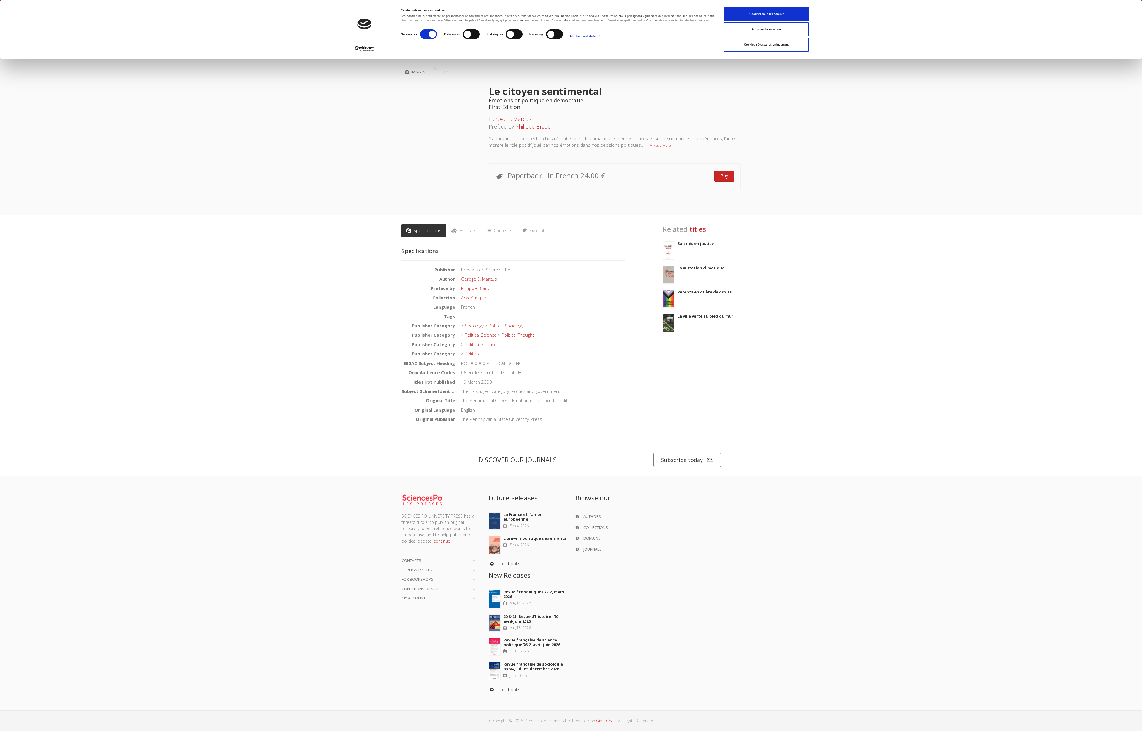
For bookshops (417, 596)
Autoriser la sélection (766, 29)
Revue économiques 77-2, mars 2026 (533, 611)
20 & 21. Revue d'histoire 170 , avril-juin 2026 (531, 636)
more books (507, 580)
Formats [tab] (467, 247)
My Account (414, 615)
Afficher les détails (583, 36)
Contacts (411, 577)
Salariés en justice (695, 260)
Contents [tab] (502, 247)
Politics (472, 371)
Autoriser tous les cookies (766, 14)
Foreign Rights (417, 586)
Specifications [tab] (426, 247)
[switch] (471, 34)
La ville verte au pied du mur (705, 333)
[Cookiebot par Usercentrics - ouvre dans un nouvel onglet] (364, 49)
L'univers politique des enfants (534, 555)
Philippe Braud (533, 126)
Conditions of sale (421, 605)
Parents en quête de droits (704, 309)
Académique (473, 314)
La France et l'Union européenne (523, 534)
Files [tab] (444, 71)
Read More (661, 145)
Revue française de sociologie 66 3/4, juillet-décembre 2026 (533, 683)
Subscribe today (682, 476)
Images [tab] (417, 71)
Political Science (481, 352)
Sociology (474, 343)
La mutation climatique (700, 284)
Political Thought (518, 352)
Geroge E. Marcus (510, 118)
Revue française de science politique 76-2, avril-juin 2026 (531, 659)
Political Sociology (506, 343)
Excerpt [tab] (536, 247)
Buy (724, 176)
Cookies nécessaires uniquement (766, 44)
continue (442, 558)
